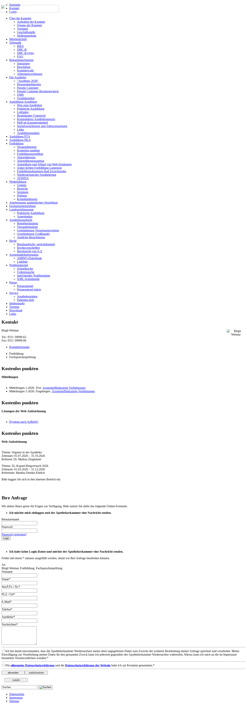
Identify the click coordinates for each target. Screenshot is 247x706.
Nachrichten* (10, 624)
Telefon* (7, 609)
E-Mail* (7, 601)
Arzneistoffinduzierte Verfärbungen (63, 387)
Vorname (7, 571)
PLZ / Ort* (8, 594)
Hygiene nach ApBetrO (23, 421)
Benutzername (10, 519)
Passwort (7, 526)
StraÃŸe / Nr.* (11, 586)
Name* (6, 579)
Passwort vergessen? (14, 534)
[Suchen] (45, 687)
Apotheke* (8, 616)
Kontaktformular (19, 347)
